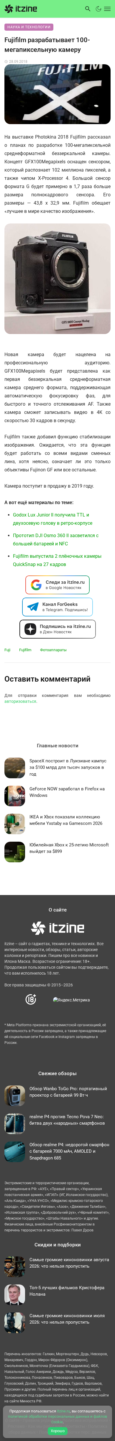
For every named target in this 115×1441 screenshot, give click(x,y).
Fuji (7, 650)
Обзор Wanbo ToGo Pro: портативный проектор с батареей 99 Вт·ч (68, 1092)
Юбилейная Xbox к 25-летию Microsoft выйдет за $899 (69, 848)
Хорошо (58, 1431)
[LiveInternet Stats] (45, 999)
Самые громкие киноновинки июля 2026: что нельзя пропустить (67, 1319)
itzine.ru (63, 1411)
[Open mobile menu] (107, 9)
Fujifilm (25, 650)
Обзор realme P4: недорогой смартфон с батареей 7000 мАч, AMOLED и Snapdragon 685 (69, 1151)
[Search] (88, 9)
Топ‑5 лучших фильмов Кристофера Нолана (66, 1291)
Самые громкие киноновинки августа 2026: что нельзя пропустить (69, 1263)
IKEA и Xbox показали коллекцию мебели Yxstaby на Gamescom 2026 (65, 820)
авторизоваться (20, 701)
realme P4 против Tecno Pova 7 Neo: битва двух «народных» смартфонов (67, 1120)
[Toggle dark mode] (98, 9)
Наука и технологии (28, 27)
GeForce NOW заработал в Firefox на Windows (67, 792)
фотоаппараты (53, 650)
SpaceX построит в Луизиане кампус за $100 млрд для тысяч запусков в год (67, 767)
